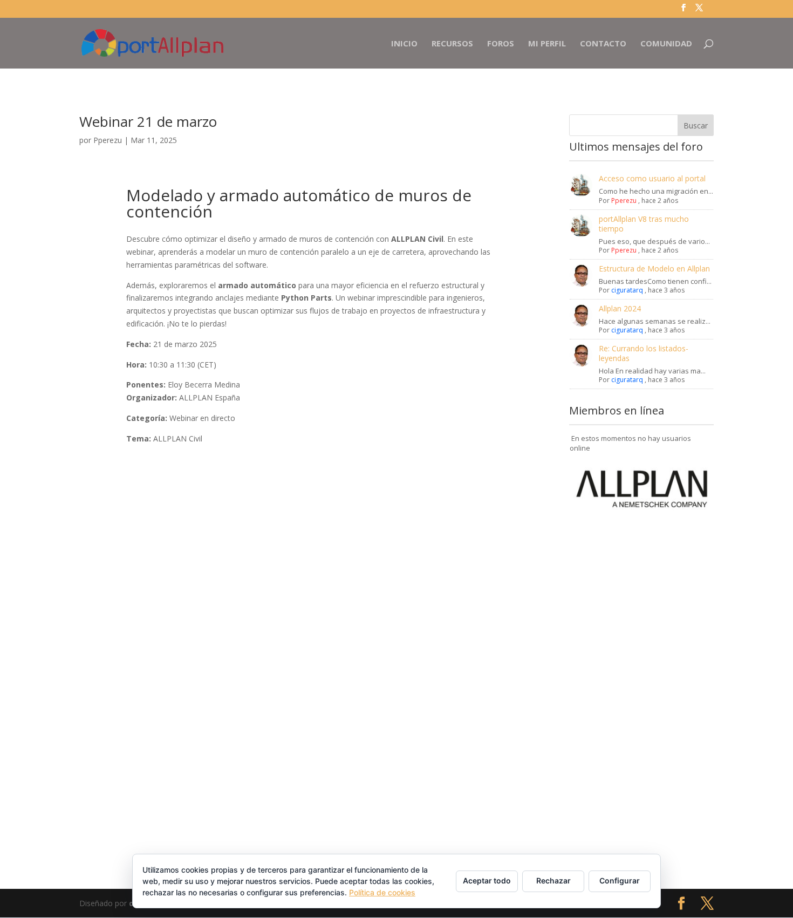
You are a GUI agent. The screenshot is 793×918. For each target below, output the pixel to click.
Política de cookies (382, 892)
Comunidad (666, 44)
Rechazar (553, 880)
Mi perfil (547, 44)
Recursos (452, 44)
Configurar (619, 880)
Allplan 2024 (620, 308)
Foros (500, 44)
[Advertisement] (641, 679)
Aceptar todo (487, 880)
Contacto (603, 44)
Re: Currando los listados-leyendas (643, 353)
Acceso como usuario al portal (652, 178)
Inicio (404, 44)
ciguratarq (627, 290)
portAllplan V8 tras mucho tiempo (644, 224)
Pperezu (107, 140)
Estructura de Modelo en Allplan (654, 268)
